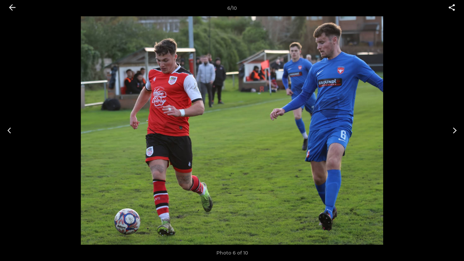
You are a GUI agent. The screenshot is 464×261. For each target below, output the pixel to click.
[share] (452, 8)
